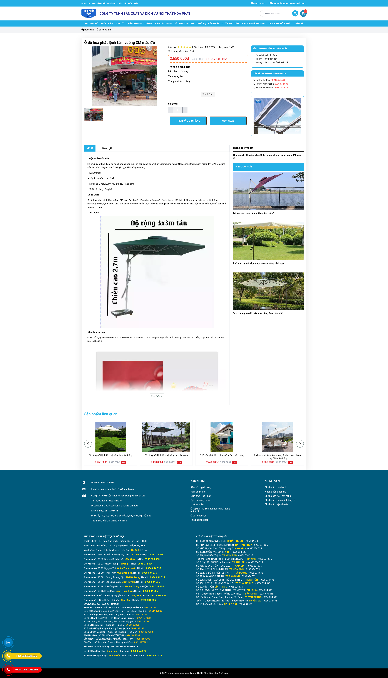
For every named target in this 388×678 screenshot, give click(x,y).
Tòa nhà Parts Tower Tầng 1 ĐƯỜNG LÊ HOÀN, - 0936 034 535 (234, 559)
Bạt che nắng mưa (200, 500)
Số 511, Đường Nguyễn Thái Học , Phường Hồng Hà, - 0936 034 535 (236, 600)
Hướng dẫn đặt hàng (275, 491)
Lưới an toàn (197, 504)
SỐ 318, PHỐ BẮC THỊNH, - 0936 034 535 (224, 555)
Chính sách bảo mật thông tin (280, 500)
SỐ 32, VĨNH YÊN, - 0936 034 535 (219, 586)
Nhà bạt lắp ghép (200, 519)
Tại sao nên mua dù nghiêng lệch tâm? (253, 213)
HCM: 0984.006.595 (26, 669)
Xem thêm (207, 94)
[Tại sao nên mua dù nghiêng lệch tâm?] (268, 191)
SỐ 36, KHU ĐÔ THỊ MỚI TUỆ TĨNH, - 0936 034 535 (229, 572)
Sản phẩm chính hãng (266, 55)
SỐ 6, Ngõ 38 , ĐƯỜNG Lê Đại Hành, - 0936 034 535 (229, 562)
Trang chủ (89, 29)
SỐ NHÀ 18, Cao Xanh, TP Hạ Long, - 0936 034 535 (229, 548)
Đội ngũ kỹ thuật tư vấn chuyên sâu (272, 62)
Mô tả (90, 148)
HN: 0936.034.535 (26, 656)
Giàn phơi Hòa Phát (201, 495)
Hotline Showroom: (271, 87)
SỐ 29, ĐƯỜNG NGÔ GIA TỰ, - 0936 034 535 (225, 576)
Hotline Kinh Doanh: (271, 84)
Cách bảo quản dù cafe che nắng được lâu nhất (258, 313)
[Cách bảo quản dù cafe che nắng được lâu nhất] (268, 291)
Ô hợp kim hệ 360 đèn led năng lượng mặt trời (210, 510)
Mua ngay (228, 120)
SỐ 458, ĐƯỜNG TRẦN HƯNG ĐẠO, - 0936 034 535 (229, 565)
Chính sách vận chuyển (276, 504)
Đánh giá (107, 148)
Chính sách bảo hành (275, 487)
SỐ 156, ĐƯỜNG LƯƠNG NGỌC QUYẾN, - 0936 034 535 (233, 583)
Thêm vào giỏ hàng (188, 120)
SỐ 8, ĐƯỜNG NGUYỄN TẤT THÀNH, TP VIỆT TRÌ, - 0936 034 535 (234, 590)
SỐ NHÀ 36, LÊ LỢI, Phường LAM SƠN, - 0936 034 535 (232, 545)
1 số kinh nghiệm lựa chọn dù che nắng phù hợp (258, 263)
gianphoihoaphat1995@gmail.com (288, 3)
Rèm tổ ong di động (201, 487)
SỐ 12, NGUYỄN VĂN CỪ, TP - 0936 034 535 (221, 552)
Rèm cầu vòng (198, 491)
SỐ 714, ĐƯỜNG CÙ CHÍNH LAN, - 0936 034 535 (227, 569)
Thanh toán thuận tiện (266, 59)
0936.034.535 (259, 3)
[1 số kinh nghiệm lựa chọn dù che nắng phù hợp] (268, 241)
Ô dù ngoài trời (104, 29)
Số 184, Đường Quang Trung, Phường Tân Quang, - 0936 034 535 (236, 597)
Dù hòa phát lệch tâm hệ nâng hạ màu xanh (166, 455)
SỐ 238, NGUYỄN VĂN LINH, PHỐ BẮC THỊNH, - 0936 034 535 (235, 579)
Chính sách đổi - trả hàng (278, 495)
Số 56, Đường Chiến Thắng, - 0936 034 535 (224, 604)
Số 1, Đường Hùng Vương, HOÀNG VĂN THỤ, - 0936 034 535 (234, 593)
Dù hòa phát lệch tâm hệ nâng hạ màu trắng (110, 455)
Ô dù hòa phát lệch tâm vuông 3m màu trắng (222, 455)
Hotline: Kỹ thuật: (270, 80)
